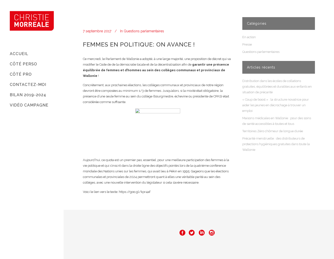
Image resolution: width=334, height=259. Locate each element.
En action (249, 37)
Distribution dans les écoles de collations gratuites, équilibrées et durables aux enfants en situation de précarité (277, 86)
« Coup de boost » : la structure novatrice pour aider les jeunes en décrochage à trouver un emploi (275, 105)
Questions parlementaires (144, 31)
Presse (247, 44)
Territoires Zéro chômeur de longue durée (272, 131)
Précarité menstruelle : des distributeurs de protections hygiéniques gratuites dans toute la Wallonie (276, 144)
